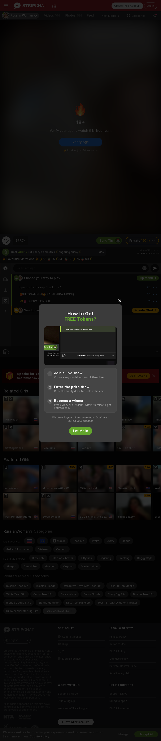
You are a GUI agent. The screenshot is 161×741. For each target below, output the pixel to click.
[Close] (119, 300)
